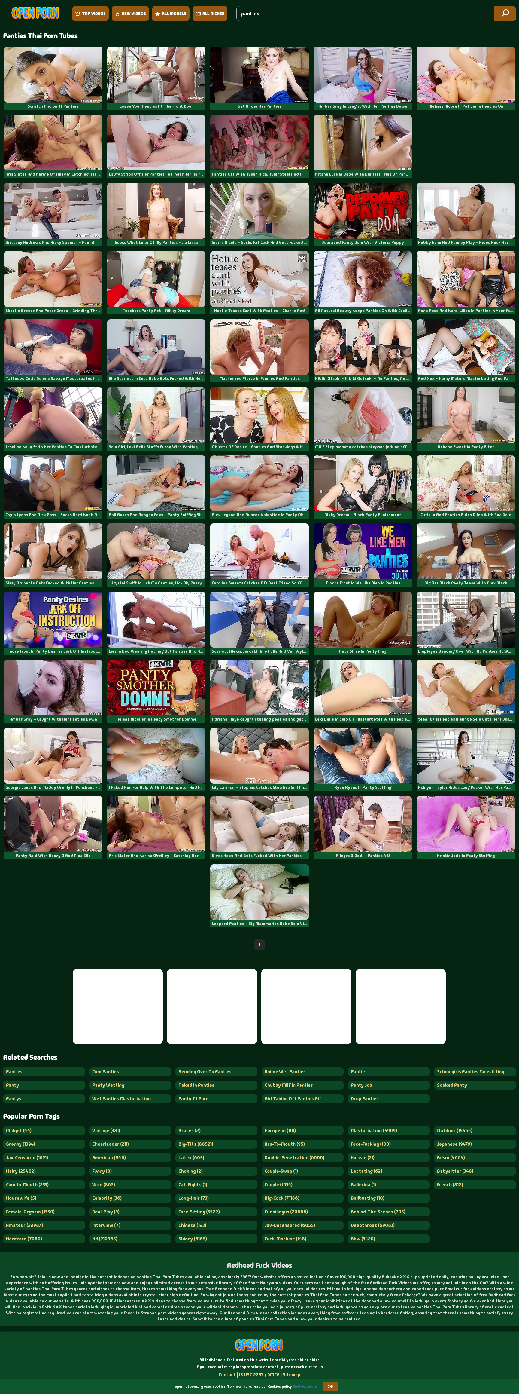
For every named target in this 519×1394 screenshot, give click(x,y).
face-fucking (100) (371, 1144)
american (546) (109, 1157)
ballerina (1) (363, 1184)
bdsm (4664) (451, 1157)
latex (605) (191, 1157)
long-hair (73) (193, 1198)
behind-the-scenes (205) (378, 1212)
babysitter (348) (455, 1171)
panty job (361, 1085)
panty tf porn (193, 1098)
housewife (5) (21, 1198)
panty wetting (108, 1085)
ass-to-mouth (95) (285, 1144)
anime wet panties (285, 1071)
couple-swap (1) (281, 1171)
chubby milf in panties (289, 1085)
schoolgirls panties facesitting (470, 1071)
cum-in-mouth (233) (27, 1184)
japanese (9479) (454, 1144)
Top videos (94, 13)
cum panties (105, 1071)
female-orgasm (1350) (30, 1212)
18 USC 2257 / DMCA (259, 1375)
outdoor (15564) (454, 1130)
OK (331, 1386)
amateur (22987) (24, 1225)
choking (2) (190, 1171)
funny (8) (102, 1171)
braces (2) (189, 1130)
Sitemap (291, 1375)
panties (14, 1071)
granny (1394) (20, 1144)
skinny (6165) (192, 1239)
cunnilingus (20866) (286, 1212)
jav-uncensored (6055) (290, 1225)
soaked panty (452, 1085)
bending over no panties (205, 1071)
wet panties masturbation (121, 1098)
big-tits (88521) (195, 1144)
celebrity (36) (107, 1198)
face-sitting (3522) (199, 1212)
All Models (174, 13)
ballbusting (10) (367, 1198)
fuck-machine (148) (285, 1239)
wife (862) (103, 1184)
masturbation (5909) (374, 1130)
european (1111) (280, 1130)
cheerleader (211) (110, 1144)
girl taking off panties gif (293, 1098)
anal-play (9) (106, 1212)
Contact (227, 1375)
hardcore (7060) (24, 1239)
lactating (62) (366, 1171)
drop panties (365, 1098)
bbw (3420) (363, 1239)
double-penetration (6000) (294, 1157)
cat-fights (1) (192, 1184)
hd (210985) (104, 1239)
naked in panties (196, 1085)
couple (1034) (279, 1184)
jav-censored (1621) (27, 1157)
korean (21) (363, 1157)
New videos (134, 13)
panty (12, 1085)
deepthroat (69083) (373, 1225)
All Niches (213, 13)
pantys (13, 1098)
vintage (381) (106, 1130)
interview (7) (106, 1225)
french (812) (450, 1184)
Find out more (305, 1386)
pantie (358, 1071)
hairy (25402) (21, 1171)
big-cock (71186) (282, 1198)
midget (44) (19, 1130)
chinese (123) (192, 1225)
